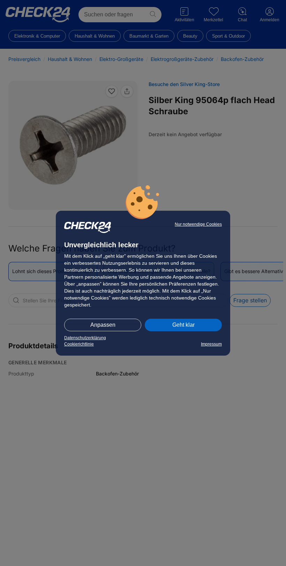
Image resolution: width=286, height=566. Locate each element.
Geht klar (183, 325)
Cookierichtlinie (79, 344)
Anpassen (102, 325)
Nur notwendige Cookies (198, 224)
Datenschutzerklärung (85, 337)
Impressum (211, 344)
